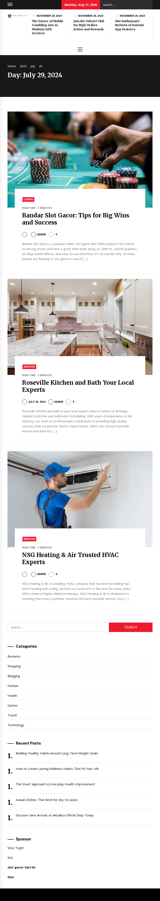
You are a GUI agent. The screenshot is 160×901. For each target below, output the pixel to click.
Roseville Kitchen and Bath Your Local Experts (78, 386)
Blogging (14, 676)
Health (12, 695)
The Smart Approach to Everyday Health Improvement (55, 784)
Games (13, 705)
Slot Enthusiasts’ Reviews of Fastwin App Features (129, 25)
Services (29, 366)
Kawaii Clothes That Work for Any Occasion (47, 800)
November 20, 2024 (49, 16)
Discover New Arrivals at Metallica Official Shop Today (55, 815)
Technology (16, 725)
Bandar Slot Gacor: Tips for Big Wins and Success (75, 219)
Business (14, 656)
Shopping (14, 666)
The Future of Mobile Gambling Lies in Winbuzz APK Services (47, 27)
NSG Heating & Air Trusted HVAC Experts (70, 558)
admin (41, 234)
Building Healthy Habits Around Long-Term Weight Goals (57, 753)
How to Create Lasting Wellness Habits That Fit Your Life (57, 768)
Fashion (13, 686)
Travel (12, 715)
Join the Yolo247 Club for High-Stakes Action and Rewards (88, 25)
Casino (28, 199)
